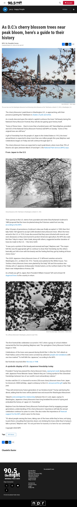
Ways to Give (32, 479)
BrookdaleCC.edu (49, 469)
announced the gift (55, 383)
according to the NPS (13, 225)
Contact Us (31, 483)
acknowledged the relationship (23, 397)
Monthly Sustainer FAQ (35, 473)
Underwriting (32, 478)
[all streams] (74, 9)
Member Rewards (33, 475)
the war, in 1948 (32, 362)
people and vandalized (58, 355)
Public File (31, 487)
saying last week (53, 371)
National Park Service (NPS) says (56, 148)
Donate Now (32, 470)
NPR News (11, 434)
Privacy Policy (32, 484)
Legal (30, 486)
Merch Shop (31, 472)
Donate (69, 3)
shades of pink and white (41, 115)
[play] (5, 9)
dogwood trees (11, 275)
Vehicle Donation (33, 476)
